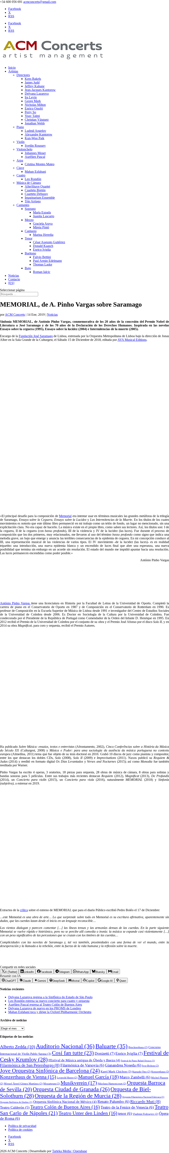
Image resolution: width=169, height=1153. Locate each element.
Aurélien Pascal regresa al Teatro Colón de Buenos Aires (45, 1004)
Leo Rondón (33, 179)
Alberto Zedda (17, 1046)
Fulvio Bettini (42, 257)
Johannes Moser (35, 153)
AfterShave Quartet (37, 186)
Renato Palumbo (113, 1101)
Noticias (13, 275)
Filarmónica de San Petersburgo (30, 1065)
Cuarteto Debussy (36, 194)
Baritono (30, 253)
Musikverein (79, 1083)
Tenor (28, 238)
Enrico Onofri (34, 108)
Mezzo (29, 220)
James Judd (32, 82)
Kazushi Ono (141, 1071)
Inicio (12, 67)
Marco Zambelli (135, 1077)
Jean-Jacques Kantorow (40, 90)
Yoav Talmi (32, 116)
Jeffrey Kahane (35, 86)
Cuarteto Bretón (35, 190)
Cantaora (30, 231)
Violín (20, 142)
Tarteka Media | (62, 1151)
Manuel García (98, 1077)
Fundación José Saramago (36, 336)
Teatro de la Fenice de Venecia (127, 1107)
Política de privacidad (22, 1126)
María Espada (42, 212)
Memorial (65, 516)
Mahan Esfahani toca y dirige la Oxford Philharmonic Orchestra (49, 1012)
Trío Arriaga (33, 201)
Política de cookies (20, 1129)
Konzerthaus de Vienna (28, 1077)
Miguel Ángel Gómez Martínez (23, 1083)
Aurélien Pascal (35, 156)
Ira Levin (31, 97)
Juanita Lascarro (43, 216)
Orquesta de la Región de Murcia (78, 1096)
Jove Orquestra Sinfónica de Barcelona (50, 1071)
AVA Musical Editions (132, 339)
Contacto (14, 279)
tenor (125, 1113)
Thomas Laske (42, 264)
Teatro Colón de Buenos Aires (65, 1107)
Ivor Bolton (150, 1065)
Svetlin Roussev (35, 145)
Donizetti (105, 1053)
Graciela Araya (43, 223)
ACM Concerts (15, 314)
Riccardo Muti (145, 1101)
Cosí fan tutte (73, 1053)
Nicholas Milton (35, 104)
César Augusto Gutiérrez (49, 242)
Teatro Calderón (14, 1107)
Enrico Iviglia (42, 249)
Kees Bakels (33, 78)
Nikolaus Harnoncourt (112, 1083)
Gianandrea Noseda (123, 1065)
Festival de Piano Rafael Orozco (138, 1061)
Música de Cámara (28, 182)
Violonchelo (24, 149)
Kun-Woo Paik (34, 138)
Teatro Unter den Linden (88, 1113)
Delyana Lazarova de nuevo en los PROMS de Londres (44, 1008)
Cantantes (22, 205)
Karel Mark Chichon (116, 1071)
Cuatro (20, 175)
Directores (23, 75)
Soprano (30, 208)
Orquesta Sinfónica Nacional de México (65, 1102)
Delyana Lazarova (37, 93)
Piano (20, 127)
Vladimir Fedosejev (145, 1113)
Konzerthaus (160, 1071)
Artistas (13, 71)
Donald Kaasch (43, 246)
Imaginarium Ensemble (40, 197)
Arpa (19, 160)
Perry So (30, 112)
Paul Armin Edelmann (47, 260)
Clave (20, 168)
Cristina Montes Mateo (39, 164)
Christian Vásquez (37, 119)
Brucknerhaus (138, 1047)
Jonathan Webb (35, 123)
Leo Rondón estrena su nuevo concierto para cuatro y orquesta (48, 1001)
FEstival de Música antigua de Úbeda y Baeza (84, 1060)
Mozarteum (51, 1083)
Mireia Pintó (41, 227)
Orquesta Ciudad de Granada (71, 1089)
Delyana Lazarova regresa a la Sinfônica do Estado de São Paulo (50, 997)
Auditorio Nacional (65, 1046)
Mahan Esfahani (35, 171)
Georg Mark (33, 101)
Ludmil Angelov (35, 130)
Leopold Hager (67, 1077)
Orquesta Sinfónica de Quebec (16, 1102)
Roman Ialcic (41, 272)
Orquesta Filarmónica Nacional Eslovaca (143, 1097)
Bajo (28, 268)
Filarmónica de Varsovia (82, 1065)
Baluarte (111, 1046)
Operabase (80, 1151)
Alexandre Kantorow (38, 134)
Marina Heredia (43, 234)
